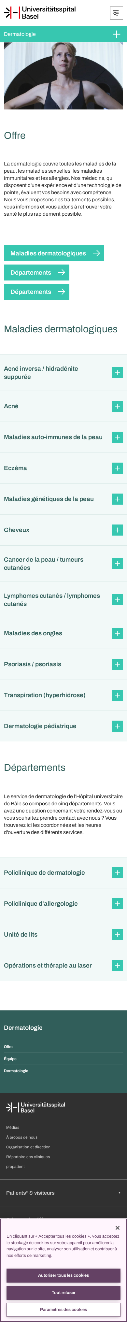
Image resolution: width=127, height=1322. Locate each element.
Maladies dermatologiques (48, 253)
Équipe (10, 1058)
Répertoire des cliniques (28, 1157)
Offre (8, 1046)
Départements (30, 272)
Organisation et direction (28, 1147)
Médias (12, 1127)
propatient (15, 1166)
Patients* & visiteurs (30, 1193)
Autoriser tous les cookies (63, 1275)
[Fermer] (117, 1228)
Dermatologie (20, 34)
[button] (63, 373)
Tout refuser (64, 1292)
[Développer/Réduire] (116, 13)
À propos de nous (21, 1137)
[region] (63, 1270)
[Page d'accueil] (40, 13)
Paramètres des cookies (63, 1309)
